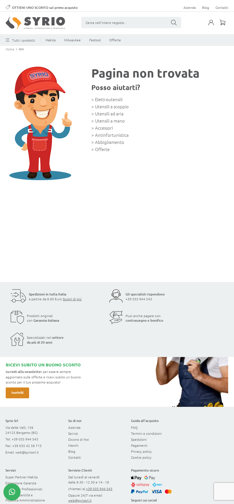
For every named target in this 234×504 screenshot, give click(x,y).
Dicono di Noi (78, 439)
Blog (205, 7)
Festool (95, 40)
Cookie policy (141, 457)
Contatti (221, 7)
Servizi (73, 433)
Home (10, 49)
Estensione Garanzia (20, 483)
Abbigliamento (109, 142)
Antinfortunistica (112, 135)
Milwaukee (72, 40)
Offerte (115, 40)
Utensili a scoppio (112, 106)
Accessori (104, 128)
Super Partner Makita (21, 477)
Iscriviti (17, 392)
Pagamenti (139, 445)
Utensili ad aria (109, 114)
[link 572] (12, 492)
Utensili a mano (110, 121)
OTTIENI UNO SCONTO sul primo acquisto (45, 7)
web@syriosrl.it (27, 452)
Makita (50, 40)
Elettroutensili (109, 99)
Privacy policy (141, 451)
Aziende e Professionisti (24, 489)
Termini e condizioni (146, 433)
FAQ (134, 427)
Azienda (189, 7)
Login (214, 26)
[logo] (35, 23)
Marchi (73, 445)
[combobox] (131, 22)
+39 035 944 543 (139, 299)
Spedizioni (139, 439)
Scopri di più (72, 299)
